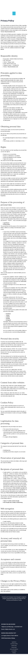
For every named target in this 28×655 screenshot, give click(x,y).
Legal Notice (6, 223)
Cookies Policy (14, 645)
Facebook (8, 313)
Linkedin (8, 317)
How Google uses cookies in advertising (12, 502)
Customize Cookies (14, 643)
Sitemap (14, 652)
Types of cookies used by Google (11, 500)
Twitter (7, 315)
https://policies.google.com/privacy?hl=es (16, 492)
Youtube (8, 318)
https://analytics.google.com (20, 488)
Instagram (8, 320)
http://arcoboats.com (10, 31)
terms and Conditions (14, 649)
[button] (14, 13)
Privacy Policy (6, 224)
